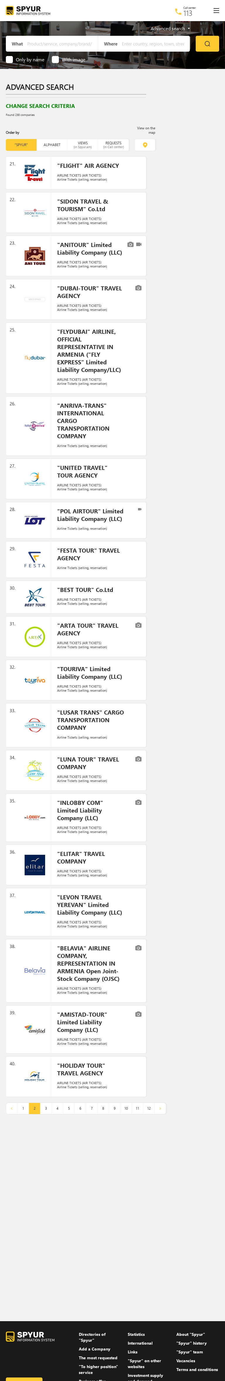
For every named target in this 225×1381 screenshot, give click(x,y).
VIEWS (83, 145)
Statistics (136, 1334)
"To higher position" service (98, 1369)
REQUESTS (113, 145)
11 (137, 1108)
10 (126, 1108)
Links (132, 1352)
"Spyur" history (191, 1343)
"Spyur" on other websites (144, 1363)
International (140, 1343)
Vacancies (185, 1360)
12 (149, 1108)
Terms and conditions (197, 1369)
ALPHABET (52, 145)
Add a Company (94, 1349)
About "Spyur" (190, 1334)
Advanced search (168, 28)
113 (187, 13)
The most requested (98, 1357)
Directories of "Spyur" (92, 1337)
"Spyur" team (189, 1352)
